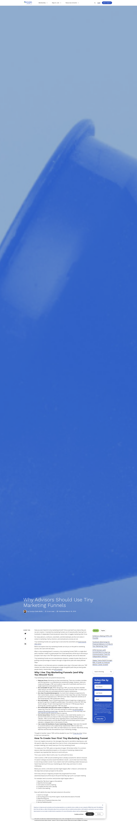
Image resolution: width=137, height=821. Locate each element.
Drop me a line (77, 733)
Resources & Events (71, 2)
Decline (99, 814)
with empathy (58, 669)
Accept (90, 814)
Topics (103, 630)
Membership (42, 2)
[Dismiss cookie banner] (102, 805)
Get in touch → (107, 2)
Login (98, 2)
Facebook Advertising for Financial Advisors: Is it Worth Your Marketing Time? (103, 644)
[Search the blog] (111, 671)
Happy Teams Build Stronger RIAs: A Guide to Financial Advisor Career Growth (102, 662)
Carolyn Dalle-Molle (36, 611)
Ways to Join (55, 2)
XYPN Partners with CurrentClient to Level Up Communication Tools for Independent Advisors (101, 653)
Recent (96, 630)
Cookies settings (78, 814)
